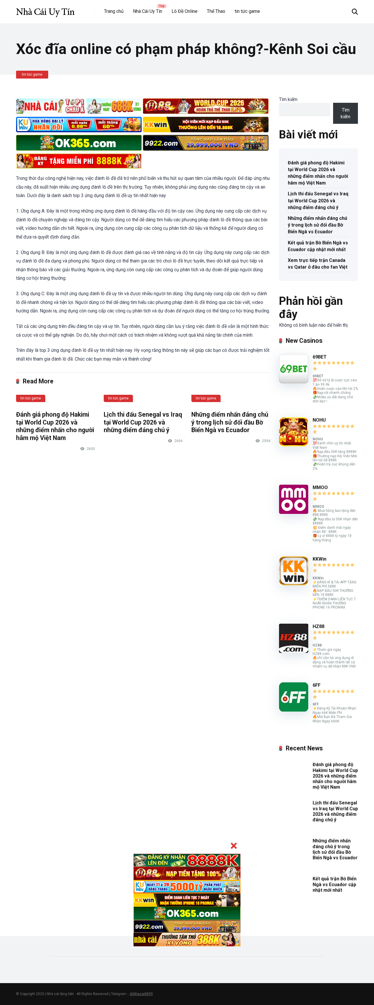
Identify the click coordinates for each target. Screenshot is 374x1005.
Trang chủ (114, 11)
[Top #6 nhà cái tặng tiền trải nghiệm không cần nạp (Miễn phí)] (45, 9)
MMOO (320, 487)
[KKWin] (293, 584)
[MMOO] (293, 512)
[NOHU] (293, 445)
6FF (317, 685)
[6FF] (293, 710)
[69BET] (293, 382)
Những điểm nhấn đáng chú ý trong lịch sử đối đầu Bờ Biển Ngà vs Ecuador (229, 422)
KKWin (319, 559)
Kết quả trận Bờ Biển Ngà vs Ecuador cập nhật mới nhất (318, 246)
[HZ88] (293, 651)
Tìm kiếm (288, 99)
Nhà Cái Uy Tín (147, 11)
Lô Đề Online (185, 11)
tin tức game (247, 11)
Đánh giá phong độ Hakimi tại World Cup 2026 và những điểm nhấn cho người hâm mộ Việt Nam (55, 426)
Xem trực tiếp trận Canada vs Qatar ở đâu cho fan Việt (317, 264)
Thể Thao (216, 11)
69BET (320, 357)
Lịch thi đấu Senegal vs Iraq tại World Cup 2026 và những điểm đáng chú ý (143, 422)
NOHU (319, 420)
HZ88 (318, 626)
